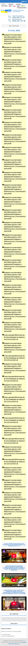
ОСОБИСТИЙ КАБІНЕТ (22, 7)
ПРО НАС (3, 4)
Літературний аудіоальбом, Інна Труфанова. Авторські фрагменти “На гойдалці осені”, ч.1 (14, 545)
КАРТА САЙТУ (4, 5)
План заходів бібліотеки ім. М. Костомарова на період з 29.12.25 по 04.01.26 (14, 337)
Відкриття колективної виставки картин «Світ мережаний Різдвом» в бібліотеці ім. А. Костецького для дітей (15, 39)
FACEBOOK (18, 4)
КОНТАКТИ (10, 4)
